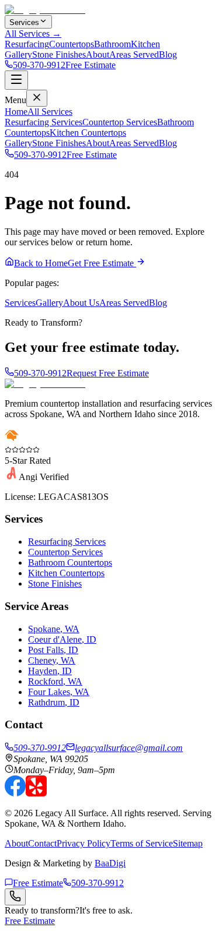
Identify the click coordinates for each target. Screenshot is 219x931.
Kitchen (145, 44)
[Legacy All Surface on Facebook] (15, 793)
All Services (49, 112)
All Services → (33, 33)
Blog (168, 54)
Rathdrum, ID (53, 702)
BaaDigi (110, 863)
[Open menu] (16, 80)
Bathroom (112, 44)
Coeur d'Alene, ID (62, 639)
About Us (81, 303)
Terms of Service (141, 843)
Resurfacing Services (43, 122)
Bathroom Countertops (70, 562)
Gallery (18, 54)
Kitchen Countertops (88, 132)
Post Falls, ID (53, 650)
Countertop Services (119, 122)
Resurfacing (27, 44)
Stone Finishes (59, 54)
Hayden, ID (50, 671)
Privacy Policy (83, 843)
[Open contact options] (15, 896)
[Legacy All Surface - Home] (45, 10)
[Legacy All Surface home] (45, 384)
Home (16, 112)
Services (24, 22)
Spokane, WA (53, 629)
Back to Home (41, 263)
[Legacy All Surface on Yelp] (36, 793)
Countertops (71, 44)
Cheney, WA (51, 660)
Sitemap (188, 843)
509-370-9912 (39, 65)
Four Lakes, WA (58, 692)
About (97, 54)
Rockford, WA (55, 681)
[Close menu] (36, 98)
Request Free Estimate (108, 373)
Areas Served (134, 54)
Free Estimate (90, 65)
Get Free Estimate (102, 263)
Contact (42, 843)
